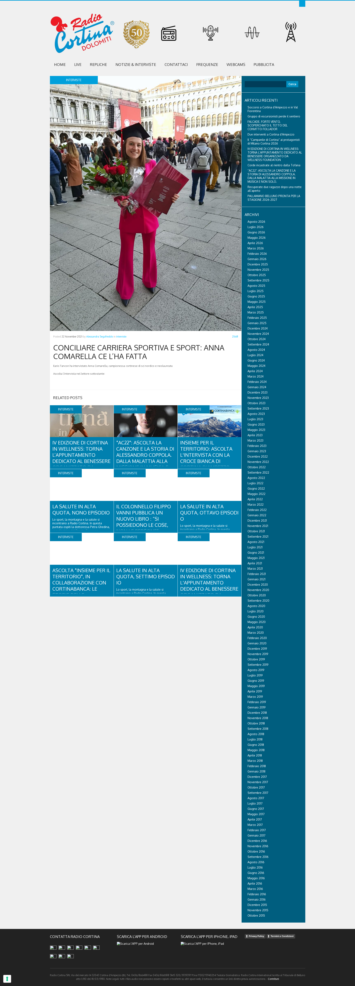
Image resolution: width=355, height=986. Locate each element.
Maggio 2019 (256, 686)
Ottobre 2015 (256, 915)
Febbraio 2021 (257, 574)
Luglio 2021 (255, 547)
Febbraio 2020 (257, 638)
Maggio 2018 (256, 750)
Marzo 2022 (256, 504)
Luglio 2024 (255, 355)
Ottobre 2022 (257, 467)
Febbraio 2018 (257, 766)
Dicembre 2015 (257, 905)
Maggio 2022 (256, 494)
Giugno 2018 (256, 744)
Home (60, 64)
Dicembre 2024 (258, 328)
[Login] (302, 4)
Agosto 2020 (256, 606)
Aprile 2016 (255, 883)
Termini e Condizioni (282, 936)
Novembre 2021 (258, 526)
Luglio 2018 (255, 739)
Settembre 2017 (258, 792)
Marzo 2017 (255, 824)
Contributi (273, 978)
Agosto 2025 (256, 285)
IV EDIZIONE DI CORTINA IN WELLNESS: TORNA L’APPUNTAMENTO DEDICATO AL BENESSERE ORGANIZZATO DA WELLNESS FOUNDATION (81, 457)
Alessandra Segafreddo (99, 336)
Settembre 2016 (258, 857)
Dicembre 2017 (257, 776)
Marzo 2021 (255, 568)
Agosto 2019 (256, 670)
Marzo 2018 (255, 760)
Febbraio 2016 (257, 894)
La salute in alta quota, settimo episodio (145, 576)
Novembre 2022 (258, 462)
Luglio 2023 (255, 419)
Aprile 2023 (255, 435)
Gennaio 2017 (256, 835)
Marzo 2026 (256, 248)
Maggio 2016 (256, 878)
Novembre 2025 (258, 269)
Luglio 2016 (255, 867)
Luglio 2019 (255, 675)
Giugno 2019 (256, 680)
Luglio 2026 (256, 227)
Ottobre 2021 (256, 531)
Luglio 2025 (256, 291)
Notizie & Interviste (135, 64)
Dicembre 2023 (257, 392)
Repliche (98, 64)
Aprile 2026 (255, 243)
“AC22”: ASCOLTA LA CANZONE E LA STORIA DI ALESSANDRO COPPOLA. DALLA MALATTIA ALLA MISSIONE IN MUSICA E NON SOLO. (272, 176)
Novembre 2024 (258, 333)
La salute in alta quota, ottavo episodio (209, 512)
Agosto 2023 (256, 414)
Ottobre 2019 (256, 659)
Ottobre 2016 (256, 851)
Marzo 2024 (256, 376)
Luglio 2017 (255, 803)
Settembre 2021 (258, 536)
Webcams (236, 64)
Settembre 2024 (258, 344)
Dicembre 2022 (258, 456)
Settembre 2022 (258, 472)
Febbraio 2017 (257, 830)
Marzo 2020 (256, 632)
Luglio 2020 (256, 611)
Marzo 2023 (255, 440)
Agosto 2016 (256, 862)
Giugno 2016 (256, 873)
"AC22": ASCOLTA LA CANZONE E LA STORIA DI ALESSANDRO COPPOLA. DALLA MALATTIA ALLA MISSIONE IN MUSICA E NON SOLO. (145, 457)
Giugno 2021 (256, 552)
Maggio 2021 (256, 558)
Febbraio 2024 (257, 381)
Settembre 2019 (258, 664)
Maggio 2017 (256, 814)
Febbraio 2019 (257, 702)
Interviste (121, 336)
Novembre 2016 (258, 846)
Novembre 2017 (258, 782)
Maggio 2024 (256, 365)
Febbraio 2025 (257, 317)
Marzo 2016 (255, 889)
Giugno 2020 (256, 616)
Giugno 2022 (256, 488)
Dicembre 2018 (257, 712)
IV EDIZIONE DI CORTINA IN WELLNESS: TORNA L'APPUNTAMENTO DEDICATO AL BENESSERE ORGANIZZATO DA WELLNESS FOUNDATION (209, 585)
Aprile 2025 (255, 307)
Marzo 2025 (256, 312)
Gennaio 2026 (257, 259)
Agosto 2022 (256, 478)
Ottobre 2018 (256, 723)
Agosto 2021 (256, 542)
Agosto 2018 (256, 734)
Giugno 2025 (256, 296)
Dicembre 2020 (258, 584)
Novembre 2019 (258, 654)
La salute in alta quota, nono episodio (81, 509)
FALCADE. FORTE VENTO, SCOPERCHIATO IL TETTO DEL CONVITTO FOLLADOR (268, 125)
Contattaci (176, 64)
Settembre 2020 (258, 600)
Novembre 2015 (258, 910)
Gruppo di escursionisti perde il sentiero (274, 116)
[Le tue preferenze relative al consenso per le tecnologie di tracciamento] (7, 979)
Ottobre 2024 (257, 339)
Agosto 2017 (256, 798)
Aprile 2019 (255, 691)
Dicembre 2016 (257, 841)
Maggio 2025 (257, 301)
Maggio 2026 (257, 237)
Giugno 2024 (256, 360)
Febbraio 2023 (257, 446)
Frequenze (207, 64)
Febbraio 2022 (257, 510)
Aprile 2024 (255, 371)
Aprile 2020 (255, 627)
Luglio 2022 (255, 483)
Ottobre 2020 (257, 595)
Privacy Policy (256, 936)
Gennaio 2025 (257, 323)
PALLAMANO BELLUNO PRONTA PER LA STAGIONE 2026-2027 (274, 197)
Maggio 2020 (257, 622)
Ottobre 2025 (257, 275)
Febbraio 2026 (257, 253)
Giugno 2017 (256, 808)
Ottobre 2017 (256, 787)
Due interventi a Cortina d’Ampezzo (271, 134)
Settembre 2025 (258, 280)
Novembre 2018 (258, 718)
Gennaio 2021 (256, 579)
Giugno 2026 (256, 232)
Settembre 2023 (258, 408)
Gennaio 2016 (257, 899)
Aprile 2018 (255, 755)
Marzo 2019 (255, 696)
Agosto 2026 (256, 221)
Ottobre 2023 (256, 403)
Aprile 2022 (255, 499)
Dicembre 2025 (258, 264)
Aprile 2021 (255, 563)
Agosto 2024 (256, 349)
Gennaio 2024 (257, 387)
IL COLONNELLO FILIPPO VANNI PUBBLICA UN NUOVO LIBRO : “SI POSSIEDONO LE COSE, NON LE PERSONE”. (143, 518)
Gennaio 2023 (257, 451)
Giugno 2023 (256, 424)
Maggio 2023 (256, 430)
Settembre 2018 (258, 728)
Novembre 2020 (258, 590)
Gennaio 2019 (257, 707)
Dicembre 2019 (257, 648)
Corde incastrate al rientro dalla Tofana (274, 165)
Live (78, 64)
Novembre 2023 (258, 397)
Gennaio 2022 (257, 515)
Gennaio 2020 (257, 643)
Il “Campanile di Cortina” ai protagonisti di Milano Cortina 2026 (274, 141)
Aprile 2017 (255, 819)
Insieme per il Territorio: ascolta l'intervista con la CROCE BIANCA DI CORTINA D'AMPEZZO (206, 454)
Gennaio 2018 (256, 771)
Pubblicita (264, 64)
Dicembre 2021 (257, 520)
